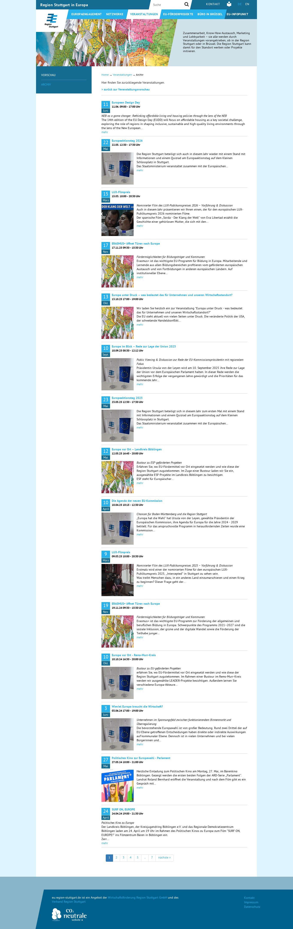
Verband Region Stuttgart (69, 902)
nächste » (164, 858)
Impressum (251, 903)
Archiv (46, 85)
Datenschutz (252, 907)
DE (240, 4)
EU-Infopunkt (237, 14)
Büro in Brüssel (210, 14)
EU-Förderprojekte (178, 14)
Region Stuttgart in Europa (64, 5)
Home (105, 75)
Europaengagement (86, 14)
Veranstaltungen (144, 14)
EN (247, 4)
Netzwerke (114, 14)
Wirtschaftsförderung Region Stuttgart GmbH (137, 898)
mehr (104, 132)
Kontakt (213, 4)
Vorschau (48, 75)
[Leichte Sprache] (229, 6)
